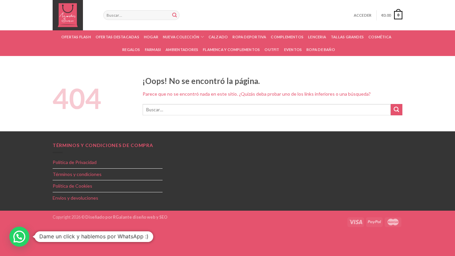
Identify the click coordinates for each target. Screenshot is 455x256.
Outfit (271, 49)
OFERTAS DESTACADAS (117, 37)
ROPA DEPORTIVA (249, 37)
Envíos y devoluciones (75, 198)
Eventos (293, 49)
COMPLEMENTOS (287, 37)
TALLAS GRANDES (347, 37)
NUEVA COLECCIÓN (181, 37)
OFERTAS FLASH (76, 37)
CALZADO (218, 37)
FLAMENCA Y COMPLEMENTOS (231, 49)
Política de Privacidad (75, 162)
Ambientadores (182, 49)
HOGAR (151, 37)
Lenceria (317, 37)
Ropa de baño (320, 49)
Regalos (131, 49)
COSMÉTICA (379, 37)
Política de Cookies (72, 186)
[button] (19, 237)
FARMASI (153, 49)
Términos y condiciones (77, 174)
